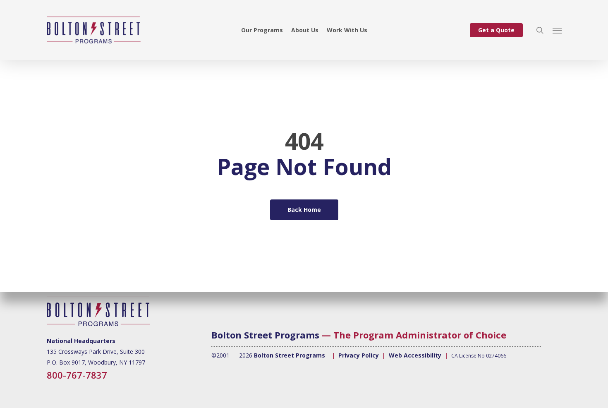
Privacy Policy (358, 355)
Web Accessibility (415, 355)
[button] (557, 30)
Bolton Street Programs (265, 335)
